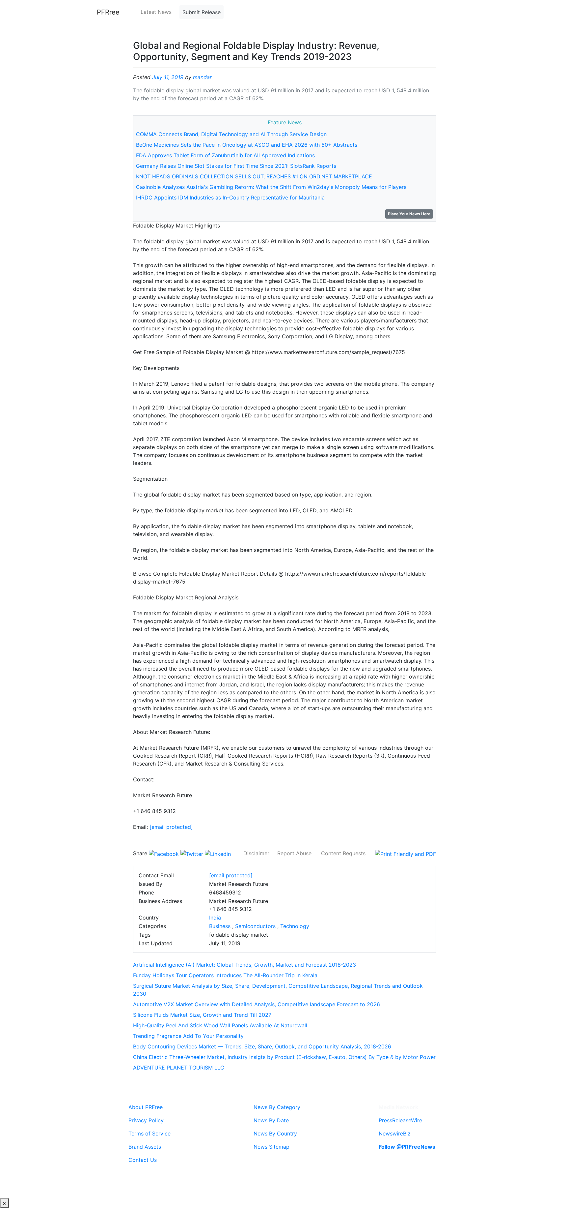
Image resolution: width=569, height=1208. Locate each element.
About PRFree (145, 1107)
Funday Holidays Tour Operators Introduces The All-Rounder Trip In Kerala (225, 975)
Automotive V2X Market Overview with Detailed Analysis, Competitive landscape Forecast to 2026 (256, 1004)
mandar (202, 77)
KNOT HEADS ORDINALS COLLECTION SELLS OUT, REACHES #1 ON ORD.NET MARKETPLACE (254, 176)
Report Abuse (294, 853)
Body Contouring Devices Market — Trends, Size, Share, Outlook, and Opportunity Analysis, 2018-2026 (262, 1046)
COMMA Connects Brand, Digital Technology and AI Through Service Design (231, 134)
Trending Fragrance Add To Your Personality (188, 1036)
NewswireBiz (395, 1133)
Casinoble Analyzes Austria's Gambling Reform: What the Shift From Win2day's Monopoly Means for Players (271, 187)
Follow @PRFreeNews (407, 1146)
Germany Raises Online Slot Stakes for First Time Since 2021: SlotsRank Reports (236, 166)
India (215, 917)
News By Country (275, 1133)
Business (219, 926)
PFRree (108, 12)
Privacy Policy (146, 1120)
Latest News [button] (156, 12)
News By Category (277, 1107)
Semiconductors (255, 926)
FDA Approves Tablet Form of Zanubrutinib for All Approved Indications (225, 155)
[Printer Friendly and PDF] (405, 853)
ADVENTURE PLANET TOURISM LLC (178, 1067)
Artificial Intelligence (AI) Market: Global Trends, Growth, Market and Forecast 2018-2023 (244, 964)
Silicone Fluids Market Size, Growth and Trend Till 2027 (202, 1015)
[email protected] (171, 827)
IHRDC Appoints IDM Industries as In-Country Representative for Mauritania (230, 197)
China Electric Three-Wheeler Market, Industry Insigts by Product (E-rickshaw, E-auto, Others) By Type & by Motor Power (284, 1057)
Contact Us (142, 1160)
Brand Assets (144, 1146)
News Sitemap (271, 1146)
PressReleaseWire (400, 1120)
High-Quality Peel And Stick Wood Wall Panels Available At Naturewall (220, 1025)
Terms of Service (149, 1133)
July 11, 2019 (167, 77)
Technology (294, 926)
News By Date (271, 1120)
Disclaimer (256, 853)
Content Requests (343, 853)
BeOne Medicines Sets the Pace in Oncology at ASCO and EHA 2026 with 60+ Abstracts (246, 144)
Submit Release (201, 12)
